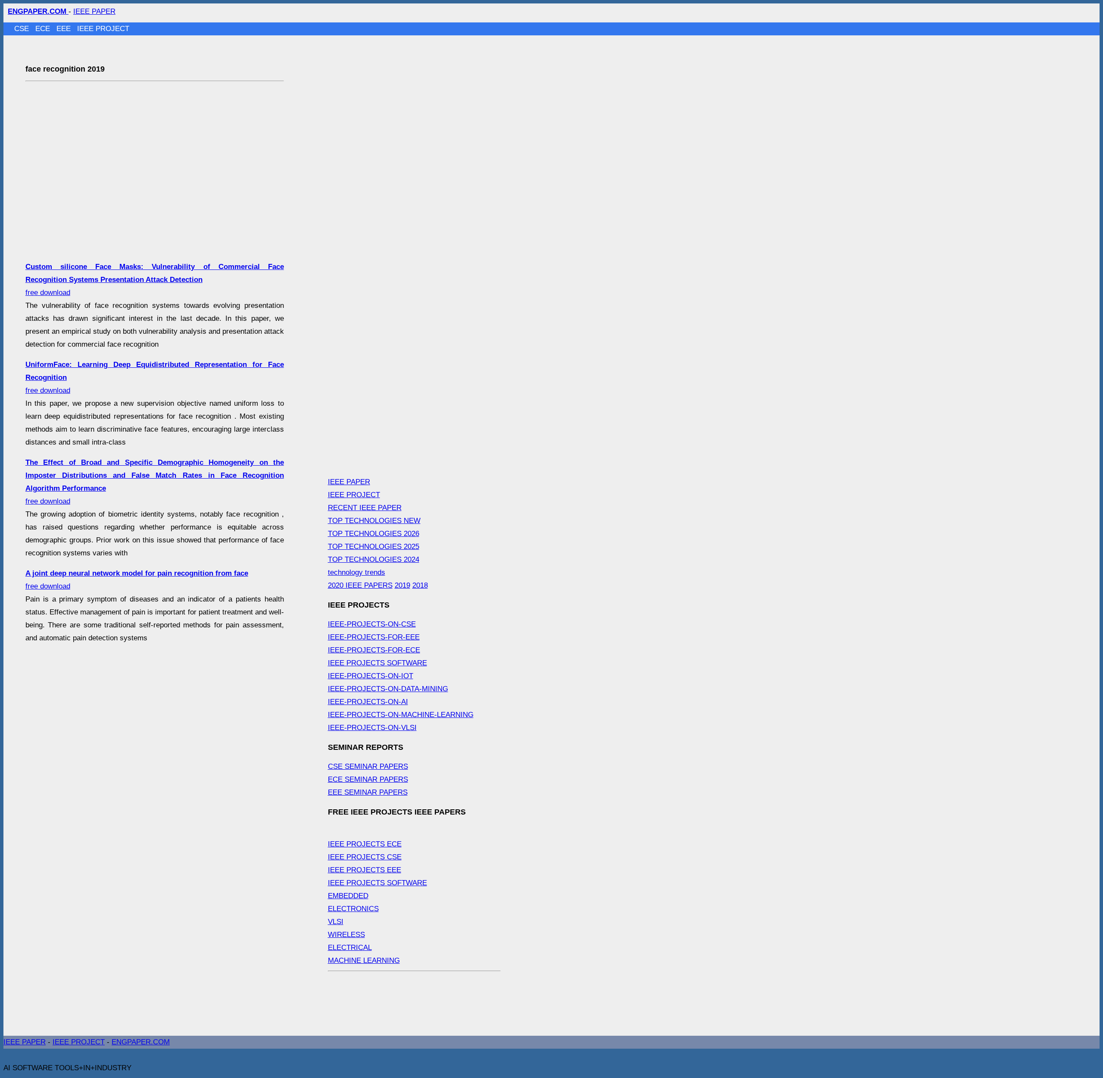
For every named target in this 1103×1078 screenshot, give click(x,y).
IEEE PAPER (94, 11)
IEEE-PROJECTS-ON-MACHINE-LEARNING (401, 715)
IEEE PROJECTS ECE (365, 844)
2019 (402, 585)
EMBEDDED (348, 896)
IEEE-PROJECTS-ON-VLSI (372, 728)
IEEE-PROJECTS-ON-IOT (370, 676)
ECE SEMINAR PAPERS (368, 779)
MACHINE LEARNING (364, 960)
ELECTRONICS (353, 909)
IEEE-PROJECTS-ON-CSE (372, 624)
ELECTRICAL (350, 947)
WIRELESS (346, 935)
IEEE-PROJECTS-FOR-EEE (374, 637)
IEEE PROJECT (103, 29)
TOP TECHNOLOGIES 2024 (373, 559)
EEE (64, 29)
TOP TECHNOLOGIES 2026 (373, 534)
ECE (43, 29)
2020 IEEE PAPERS (360, 585)
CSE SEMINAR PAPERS (368, 766)
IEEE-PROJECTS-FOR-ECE (374, 650)
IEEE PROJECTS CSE (365, 857)
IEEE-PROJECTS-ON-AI (368, 702)
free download (154, 280)
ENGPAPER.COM (141, 1042)
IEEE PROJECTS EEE (364, 870)
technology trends (356, 572)
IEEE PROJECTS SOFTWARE (377, 663)
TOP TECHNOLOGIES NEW (374, 521)
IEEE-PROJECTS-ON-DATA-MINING (388, 689)
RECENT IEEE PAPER (365, 508)
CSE (22, 29)
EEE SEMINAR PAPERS (368, 792)
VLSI (335, 922)
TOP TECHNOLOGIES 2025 (373, 546)
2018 (420, 585)
